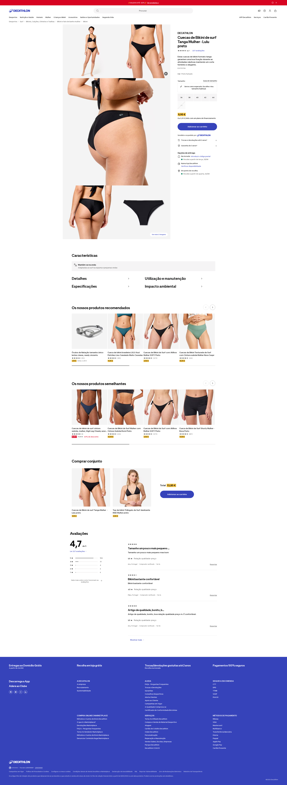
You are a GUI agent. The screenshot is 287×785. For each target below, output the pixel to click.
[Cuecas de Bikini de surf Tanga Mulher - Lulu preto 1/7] (143, 51)
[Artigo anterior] (206, 307)
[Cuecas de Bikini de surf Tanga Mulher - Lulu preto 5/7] (143, 212)
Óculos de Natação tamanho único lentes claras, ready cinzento (88, 353)
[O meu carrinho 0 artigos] (275, 10)
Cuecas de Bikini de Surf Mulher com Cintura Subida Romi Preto (124, 429)
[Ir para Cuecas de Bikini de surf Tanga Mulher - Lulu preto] (91, 487)
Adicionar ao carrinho (197, 127)
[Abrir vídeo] (166, 73)
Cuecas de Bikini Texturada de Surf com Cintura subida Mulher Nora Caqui (196, 353)
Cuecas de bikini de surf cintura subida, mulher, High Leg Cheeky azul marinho (89, 429)
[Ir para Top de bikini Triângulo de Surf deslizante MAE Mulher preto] (132, 487)
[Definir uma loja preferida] (259, 10)
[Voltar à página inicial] (19, 10)
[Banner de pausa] (272, 2)
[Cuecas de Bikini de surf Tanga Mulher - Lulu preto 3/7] (116, 131)
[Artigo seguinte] (212, 307)
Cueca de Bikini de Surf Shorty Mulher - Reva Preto (197, 429)
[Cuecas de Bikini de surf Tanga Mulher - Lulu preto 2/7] (90, 51)
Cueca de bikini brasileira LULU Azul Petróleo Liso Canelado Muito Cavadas (125, 353)
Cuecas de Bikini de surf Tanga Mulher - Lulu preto (90, 511)
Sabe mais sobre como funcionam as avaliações (85, 581)
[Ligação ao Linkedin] (25, 692)
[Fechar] (276, 2)
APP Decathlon (245, 17)
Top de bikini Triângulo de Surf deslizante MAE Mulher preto (132, 511)
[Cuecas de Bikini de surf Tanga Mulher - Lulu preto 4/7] (90, 212)
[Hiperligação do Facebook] (11, 692)
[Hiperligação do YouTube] (15, 692)
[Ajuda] (264, 10)
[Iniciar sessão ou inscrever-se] (270, 10)
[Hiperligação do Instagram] (20, 692)
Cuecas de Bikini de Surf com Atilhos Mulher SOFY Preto (160, 353)
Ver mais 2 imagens (159, 234)
